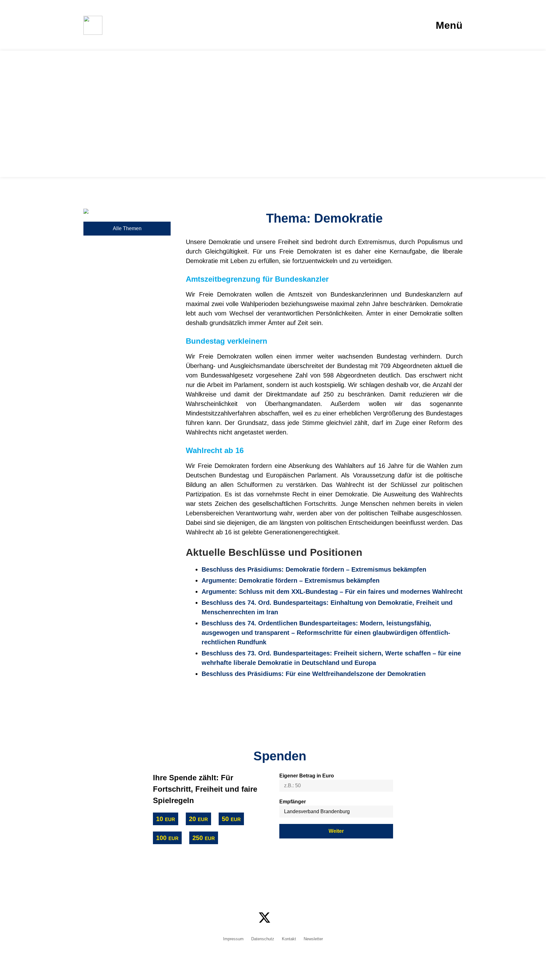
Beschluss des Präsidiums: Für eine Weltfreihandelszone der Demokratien (314, 673)
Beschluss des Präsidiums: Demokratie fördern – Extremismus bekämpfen (314, 569)
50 (231, 818)
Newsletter (313, 939)
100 (167, 837)
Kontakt (289, 939)
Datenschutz (262, 939)
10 (165, 818)
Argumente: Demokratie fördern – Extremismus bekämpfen (290, 580)
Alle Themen (127, 228)
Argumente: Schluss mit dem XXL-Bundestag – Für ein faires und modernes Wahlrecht (332, 591)
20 (198, 818)
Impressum (233, 939)
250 (203, 837)
